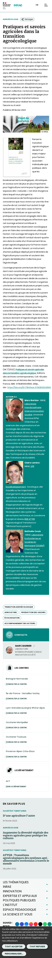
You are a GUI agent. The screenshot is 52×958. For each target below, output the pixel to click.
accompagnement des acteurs (19, 623)
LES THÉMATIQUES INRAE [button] (16, 884)
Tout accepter (13, 946)
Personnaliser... (14, 953)
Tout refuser (37, 946)
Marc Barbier (23, 645)
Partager (29, 19)
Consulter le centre (16, 684)
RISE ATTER (30, 519)
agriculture (10, 612)
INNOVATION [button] (12, 891)
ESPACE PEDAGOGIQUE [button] (19, 910)
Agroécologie (10, 19)
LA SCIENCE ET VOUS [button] (17, 914)
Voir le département (16, 786)
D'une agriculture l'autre (19, 815)
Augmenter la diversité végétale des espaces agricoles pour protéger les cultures (25, 835)
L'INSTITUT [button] (10, 905)
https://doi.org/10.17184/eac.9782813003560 (29, 387)
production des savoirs (33, 612)
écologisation (11, 618)
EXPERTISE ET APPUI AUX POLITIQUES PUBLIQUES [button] (20, 898)
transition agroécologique (18, 607)
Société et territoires (14, 811)
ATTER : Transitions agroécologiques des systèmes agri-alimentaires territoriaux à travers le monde (26, 859)
